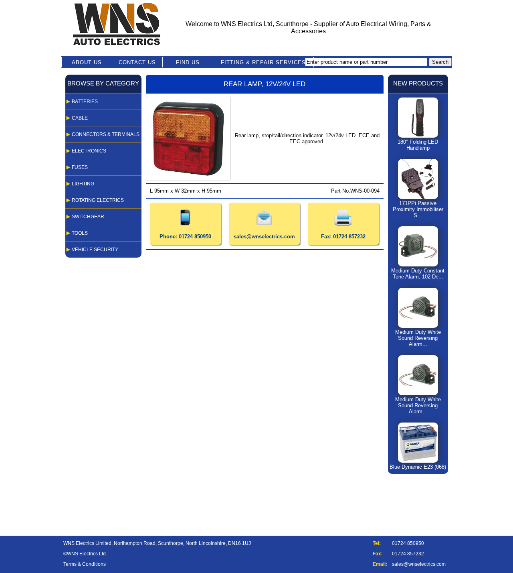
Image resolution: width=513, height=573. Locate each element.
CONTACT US (137, 62)
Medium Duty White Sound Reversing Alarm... (418, 338)
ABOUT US (87, 62)
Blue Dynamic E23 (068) (418, 467)
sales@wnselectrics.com (419, 564)
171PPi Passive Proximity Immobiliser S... (418, 209)
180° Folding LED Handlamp (418, 145)
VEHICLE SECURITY (95, 249)
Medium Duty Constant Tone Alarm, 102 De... (417, 274)
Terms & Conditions (84, 564)
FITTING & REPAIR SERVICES (263, 62)
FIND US (188, 62)
